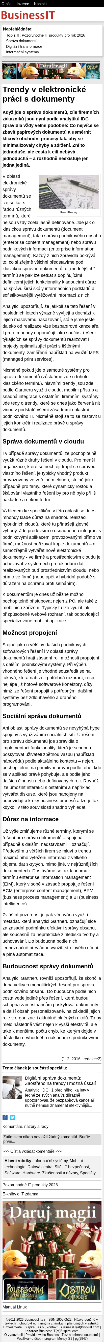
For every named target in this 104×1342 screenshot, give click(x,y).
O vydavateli (13, 1335)
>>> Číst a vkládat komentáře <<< (32, 1151)
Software (12, 1173)
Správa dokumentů (21, 41)
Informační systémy (22, 52)
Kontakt (40, 4)
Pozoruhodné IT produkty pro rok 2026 (45, 35)
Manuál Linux (15, 1307)
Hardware (31, 1173)
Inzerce (23, 4)
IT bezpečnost (76, 1167)
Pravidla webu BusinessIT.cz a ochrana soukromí (61, 1335)
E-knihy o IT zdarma (20, 1194)
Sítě (58, 1167)
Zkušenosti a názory (60, 1173)
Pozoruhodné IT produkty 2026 (30, 1185)
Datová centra (40, 1167)
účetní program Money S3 (53, 1338)
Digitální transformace (24, 46)
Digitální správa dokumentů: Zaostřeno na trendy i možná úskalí (60, 1081)
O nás (7, 4)
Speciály (88, 1173)
